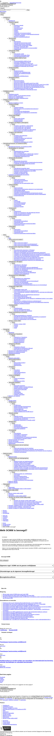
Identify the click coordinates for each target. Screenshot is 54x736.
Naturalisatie (17, 373)
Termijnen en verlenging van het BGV (23, 142)
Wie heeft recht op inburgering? (22, 349)
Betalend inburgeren (19, 342)
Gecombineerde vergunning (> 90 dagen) (24, 250)
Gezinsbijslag (17, 433)
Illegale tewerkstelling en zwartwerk (23, 315)
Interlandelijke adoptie (19, 190)
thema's (47, 697)
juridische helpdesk (13, 700)
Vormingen (5, 519)
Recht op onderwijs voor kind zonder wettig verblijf (26, 503)
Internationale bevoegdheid (21, 180)
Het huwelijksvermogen (20, 202)
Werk (9, 238)
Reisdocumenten (18, 121)
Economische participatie (20, 389)
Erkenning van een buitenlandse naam (23, 183)
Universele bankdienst (19, 428)
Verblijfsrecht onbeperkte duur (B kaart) (23, 66)
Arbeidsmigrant (18, 29)
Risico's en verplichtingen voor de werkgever (25, 319)
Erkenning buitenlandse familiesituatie (23, 155)
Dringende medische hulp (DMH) (22, 464)
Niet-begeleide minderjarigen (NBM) (23, 45)
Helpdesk (5, 516)
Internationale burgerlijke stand (21, 168)
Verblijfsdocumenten (13, 94)
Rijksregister (11, 487)
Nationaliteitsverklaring (20, 372)
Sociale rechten (12, 400)
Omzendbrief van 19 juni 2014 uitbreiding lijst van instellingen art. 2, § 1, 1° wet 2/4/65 (24, 604)
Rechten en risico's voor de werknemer (23, 318)
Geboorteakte (17, 392)
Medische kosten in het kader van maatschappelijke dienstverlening (31, 467)
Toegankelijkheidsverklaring (10, 724)
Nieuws (5, 510)
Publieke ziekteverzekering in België (23, 462)
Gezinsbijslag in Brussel (20, 435)
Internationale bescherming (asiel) (22, 42)
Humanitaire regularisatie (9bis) (22, 55)
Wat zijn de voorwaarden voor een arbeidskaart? (26, 267)
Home (4, 523)
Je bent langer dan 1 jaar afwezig (22, 128)
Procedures (17, 370)
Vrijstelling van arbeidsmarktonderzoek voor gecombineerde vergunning (32, 253)
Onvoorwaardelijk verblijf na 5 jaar (22, 61)
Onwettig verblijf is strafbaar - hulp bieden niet (19, 507)
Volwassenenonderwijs (14, 353)
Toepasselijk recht (18, 182)
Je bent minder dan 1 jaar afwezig (22, 127)
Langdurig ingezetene (19, 35)
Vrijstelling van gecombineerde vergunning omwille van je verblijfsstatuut (32, 255)
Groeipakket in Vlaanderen (20, 434)
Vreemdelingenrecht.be (15, 2)
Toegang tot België (18, 107)
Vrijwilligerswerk (18, 308)
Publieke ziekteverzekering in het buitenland (25, 466)
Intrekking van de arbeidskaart (21, 273)
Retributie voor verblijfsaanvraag (22, 72)
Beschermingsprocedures (20, 476)
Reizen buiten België (19, 118)
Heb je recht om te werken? (21, 242)
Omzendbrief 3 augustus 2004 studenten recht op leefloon (17, 613)
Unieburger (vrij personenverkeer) (22, 33)
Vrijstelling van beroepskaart (21, 282)
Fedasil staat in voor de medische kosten (24, 465)
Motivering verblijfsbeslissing (21, 76)
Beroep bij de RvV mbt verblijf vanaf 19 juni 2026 (26, 83)
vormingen (5, 700)
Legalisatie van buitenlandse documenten (24, 163)
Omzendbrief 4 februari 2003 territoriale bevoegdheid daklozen (18, 617)
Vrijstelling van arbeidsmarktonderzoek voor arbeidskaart (28, 268)
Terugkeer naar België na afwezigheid (23, 125)
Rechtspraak (6, 513)
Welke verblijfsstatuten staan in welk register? (19, 488)
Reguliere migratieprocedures (21, 477)
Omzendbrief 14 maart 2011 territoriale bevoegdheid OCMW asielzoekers (21, 605)
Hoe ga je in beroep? (19, 82)
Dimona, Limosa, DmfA (20, 324)
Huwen (16, 200)
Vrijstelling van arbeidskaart (21, 270)
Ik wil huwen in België (19, 204)
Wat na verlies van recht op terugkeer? (23, 131)
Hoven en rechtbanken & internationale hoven (25, 89)
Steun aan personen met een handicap (23, 448)
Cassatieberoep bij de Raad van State (23, 88)
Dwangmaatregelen (19, 140)
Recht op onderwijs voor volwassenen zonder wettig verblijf (29, 504)
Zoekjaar (16, 31)
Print (1, 682)
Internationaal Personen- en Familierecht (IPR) (20, 146)
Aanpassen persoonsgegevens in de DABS (25, 170)
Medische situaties (13, 482)
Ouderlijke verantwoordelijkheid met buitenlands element (28, 193)
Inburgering (11, 332)
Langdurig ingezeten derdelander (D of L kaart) (25, 65)
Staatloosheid (17, 49)
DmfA (15, 327)
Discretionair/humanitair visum (21, 56)
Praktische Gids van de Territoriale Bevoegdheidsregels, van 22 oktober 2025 (22, 603)
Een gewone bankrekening (20, 427)
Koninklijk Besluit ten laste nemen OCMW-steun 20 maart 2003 (18, 595)
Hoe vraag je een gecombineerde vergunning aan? (26, 256)
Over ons (5, 515)
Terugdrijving (17, 113)
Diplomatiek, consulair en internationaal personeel (26, 34)
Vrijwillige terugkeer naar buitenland (23, 138)
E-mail (1, 681)
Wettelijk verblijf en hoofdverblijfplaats (23, 387)
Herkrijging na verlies (19, 381)
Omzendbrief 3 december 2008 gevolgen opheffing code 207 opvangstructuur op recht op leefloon (27, 606)
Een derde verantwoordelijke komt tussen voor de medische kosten (30, 469)
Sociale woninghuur (13, 441)
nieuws (51, 697)
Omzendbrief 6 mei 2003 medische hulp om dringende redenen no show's (21, 614)
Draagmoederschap (19, 195)
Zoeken (2, 10)
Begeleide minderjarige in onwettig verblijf (24, 420)
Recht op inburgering (19, 339)
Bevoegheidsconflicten (7, 577)
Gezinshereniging (18, 28)
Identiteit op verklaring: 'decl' (21, 173)
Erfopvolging (17, 229)
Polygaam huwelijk (19, 206)
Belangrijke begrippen (19, 385)
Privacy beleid (6, 722)
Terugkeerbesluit (18, 136)
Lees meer (2, 646)
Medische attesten (13, 481)
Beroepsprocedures (19, 80)
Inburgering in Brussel (19, 347)
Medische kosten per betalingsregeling (23, 461)
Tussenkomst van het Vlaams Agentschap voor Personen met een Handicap (33, 450)
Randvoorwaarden (18, 71)
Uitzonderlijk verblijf (19, 54)
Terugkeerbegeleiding (19, 139)
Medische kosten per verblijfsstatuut (23, 473)
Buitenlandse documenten (20, 161)
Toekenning (17, 371)
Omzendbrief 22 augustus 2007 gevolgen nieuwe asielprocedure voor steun (21, 608)
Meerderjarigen (18, 365)
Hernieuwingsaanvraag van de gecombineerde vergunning (28, 257)
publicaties (23, 700)
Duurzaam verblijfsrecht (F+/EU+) (22, 62)
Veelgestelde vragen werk (20, 289)
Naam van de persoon (19, 179)
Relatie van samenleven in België (22, 213)
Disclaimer (5, 720)
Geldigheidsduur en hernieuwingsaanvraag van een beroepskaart (30, 284)
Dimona (16, 325)
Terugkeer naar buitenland (20, 135)
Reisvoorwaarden (18, 119)
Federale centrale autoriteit (20, 172)
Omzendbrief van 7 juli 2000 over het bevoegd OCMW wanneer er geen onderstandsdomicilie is (26, 619)
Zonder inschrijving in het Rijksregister (23, 480)
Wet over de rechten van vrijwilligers (23, 310)
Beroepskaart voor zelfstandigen (22, 278)
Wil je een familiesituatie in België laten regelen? (26, 153)
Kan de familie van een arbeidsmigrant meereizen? (26, 294)
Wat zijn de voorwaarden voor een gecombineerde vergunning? (30, 252)
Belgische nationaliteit (13, 358)
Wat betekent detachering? (20, 296)
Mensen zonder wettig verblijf (15, 493)
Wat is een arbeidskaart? (20, 266)
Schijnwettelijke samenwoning (21, 215)
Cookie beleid (6, 723)
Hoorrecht (16, 74)
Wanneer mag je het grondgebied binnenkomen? (26, 108)
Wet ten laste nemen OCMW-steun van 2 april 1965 (15, 594)
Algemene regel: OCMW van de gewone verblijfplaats (18, 565)
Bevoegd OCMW (13, 629)
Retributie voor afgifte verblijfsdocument (18, 98)
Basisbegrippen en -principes (21, 151)
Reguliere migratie (18, 25)
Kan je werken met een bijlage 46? (22, 297)
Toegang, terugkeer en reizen (15, 102)
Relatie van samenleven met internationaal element (27, 212)
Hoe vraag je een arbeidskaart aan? (23, 271)
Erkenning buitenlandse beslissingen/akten (25, 223)
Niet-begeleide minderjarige (21, 418)
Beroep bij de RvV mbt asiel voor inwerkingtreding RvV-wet (29, 85)
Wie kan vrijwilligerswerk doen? (22, 309)
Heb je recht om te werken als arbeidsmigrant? (25, 244)
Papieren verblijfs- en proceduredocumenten (19, 95)
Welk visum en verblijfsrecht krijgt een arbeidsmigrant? (27, 301)
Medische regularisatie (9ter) (21, 46)
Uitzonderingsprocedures (20, 478)
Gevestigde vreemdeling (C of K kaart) (23, 63)
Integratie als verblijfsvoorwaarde (22, 73)
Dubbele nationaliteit (19, 394)
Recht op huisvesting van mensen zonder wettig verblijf (27, 501)
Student (16, 30)
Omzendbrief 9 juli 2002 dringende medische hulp (15, 618)
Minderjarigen (17, 364)
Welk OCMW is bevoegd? (20, 410)
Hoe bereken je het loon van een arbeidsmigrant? (26, 290)
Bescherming (17, 41)
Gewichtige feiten (18, 393)
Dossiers (5, 511)
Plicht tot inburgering (19, 341)
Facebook (2, 677)
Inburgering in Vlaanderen (20, 337)
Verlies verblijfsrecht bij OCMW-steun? (23, 411)
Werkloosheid (11, 443)
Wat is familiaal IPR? (19, 152)
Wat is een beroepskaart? (20, 279)
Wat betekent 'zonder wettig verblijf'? (17, 495)
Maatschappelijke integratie (21, 388)
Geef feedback (4, 687)
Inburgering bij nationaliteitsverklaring (17, 350)
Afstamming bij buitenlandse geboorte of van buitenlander (28, 189)
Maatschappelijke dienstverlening (22, 406)
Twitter (1, 678)
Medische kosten (12, 456)
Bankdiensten (17, 424)
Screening (11, 494)
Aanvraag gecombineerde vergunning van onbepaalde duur (29, 260)
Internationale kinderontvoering (22, 191)
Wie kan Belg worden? (19, 362)
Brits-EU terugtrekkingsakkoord (22, 37)
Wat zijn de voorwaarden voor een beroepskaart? (26, 281)
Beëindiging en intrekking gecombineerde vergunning (27, 259)
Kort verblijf (17, 26)
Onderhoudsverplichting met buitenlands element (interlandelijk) (30, 194)
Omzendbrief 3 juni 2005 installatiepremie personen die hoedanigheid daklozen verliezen (25, 611)
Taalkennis (16, 390)
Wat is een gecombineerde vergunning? (24, 251)
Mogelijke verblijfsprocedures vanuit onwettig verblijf (21, 505)
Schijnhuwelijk (17, 205)
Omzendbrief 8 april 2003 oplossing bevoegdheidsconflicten (18, 615)
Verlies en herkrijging (19, 378)
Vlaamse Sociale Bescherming (16, 442)
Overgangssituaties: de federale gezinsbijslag (25, 437)
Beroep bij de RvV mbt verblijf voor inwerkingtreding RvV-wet (29, 87)
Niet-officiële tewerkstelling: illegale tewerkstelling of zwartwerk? (30, 316)
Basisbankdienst (18, 426)
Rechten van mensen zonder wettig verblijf (24, 500)
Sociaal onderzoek (18, 409)
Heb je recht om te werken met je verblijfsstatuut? (26, 245)
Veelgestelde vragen (19, 225)
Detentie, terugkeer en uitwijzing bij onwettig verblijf (21, 508)
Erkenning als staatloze (14, 395)
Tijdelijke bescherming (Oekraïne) (22, 44)
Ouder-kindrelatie (18, 188)
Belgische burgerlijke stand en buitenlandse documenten (28, 162)
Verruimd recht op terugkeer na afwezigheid (25, 129)
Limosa (16, 326)
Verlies (16, 379)
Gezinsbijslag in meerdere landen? (23, 438)
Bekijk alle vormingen (5, 667)
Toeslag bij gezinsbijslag (20, 452)
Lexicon (5, 518)
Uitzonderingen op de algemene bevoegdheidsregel (17, 571)
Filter (28, 10)
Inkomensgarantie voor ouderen (16, 439)
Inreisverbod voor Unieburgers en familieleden (25, 112)
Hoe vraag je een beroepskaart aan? (23, 283)
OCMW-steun (17, 405)
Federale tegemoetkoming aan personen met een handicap (29, 449)
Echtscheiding (17, 219)
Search (2, 8)
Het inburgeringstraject (19, 338)
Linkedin (2, 679)
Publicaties (5, 520)
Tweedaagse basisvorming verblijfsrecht (13, 642)
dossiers (2, 698)
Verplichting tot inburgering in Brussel (23, 348)
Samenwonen (17, 211)
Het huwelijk (17, 201)
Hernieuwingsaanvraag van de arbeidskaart (25, 272)
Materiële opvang (18, 416)
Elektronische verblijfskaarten (15, 96)
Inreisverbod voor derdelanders (22, 111)
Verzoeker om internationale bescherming (24, 417)
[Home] (8, 6)
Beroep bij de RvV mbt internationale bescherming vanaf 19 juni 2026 (31, 84)
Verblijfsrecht (11, 20)
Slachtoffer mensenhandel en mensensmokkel (25, 48)
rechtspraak (9, 698)
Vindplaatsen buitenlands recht (22, 156)
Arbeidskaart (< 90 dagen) (20, 264)
